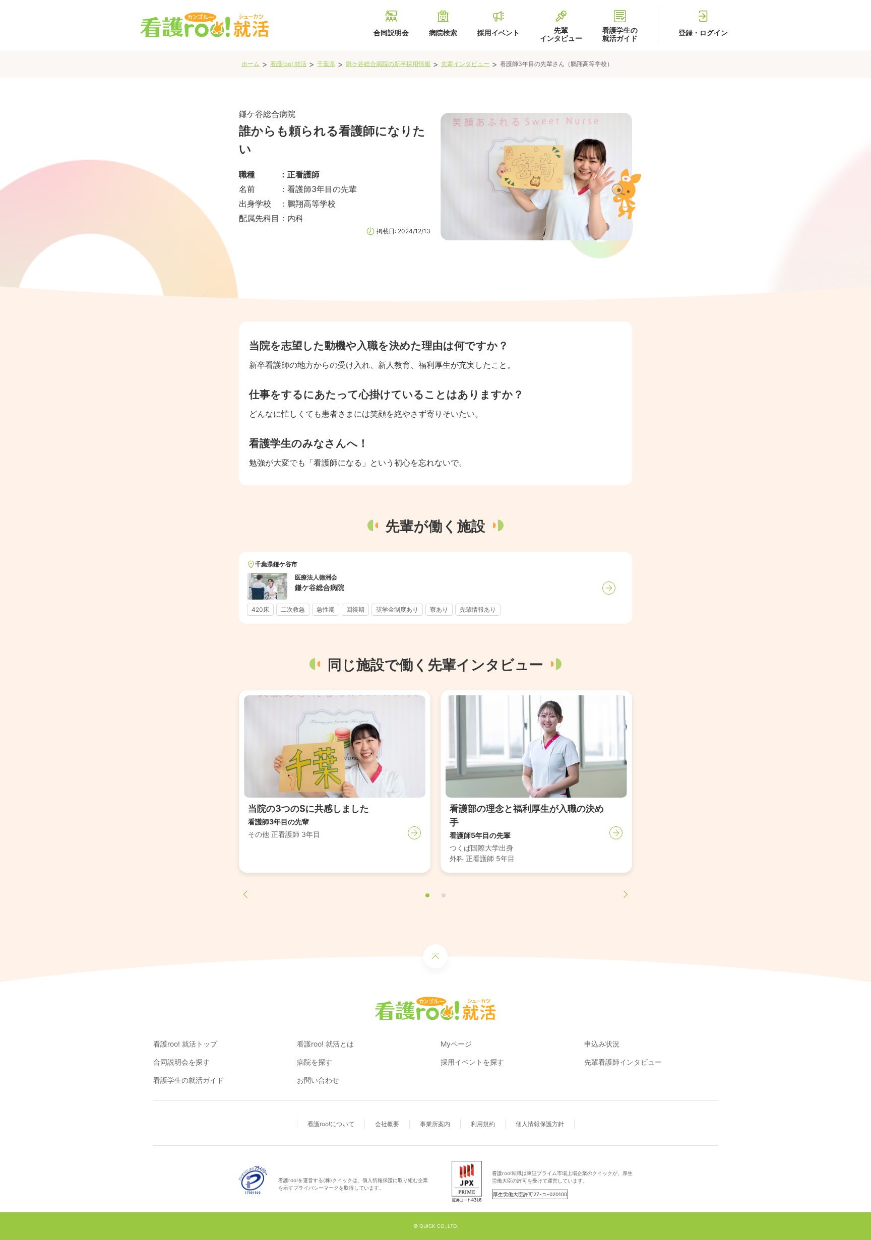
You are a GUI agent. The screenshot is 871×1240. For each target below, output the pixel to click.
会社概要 (387, 1124)
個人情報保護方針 (540, 1124)
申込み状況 (601, 1043)
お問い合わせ (318, 1080)
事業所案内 (435, 1124)
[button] (427, 895)
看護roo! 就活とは (325, 1043)
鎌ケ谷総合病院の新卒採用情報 (388, 64)
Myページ (456, 1043)
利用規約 (483, 1124)
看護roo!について (330, 1124)
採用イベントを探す (472, 1062)
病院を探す (314, 1062)
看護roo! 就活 (288, 64)
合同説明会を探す (181, 1062)
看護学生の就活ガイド (188, 1080)
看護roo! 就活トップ (185, 1043)
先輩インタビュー (465, 64)
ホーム (250, 64)
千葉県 (326, 64)
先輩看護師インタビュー (623, 1062)
